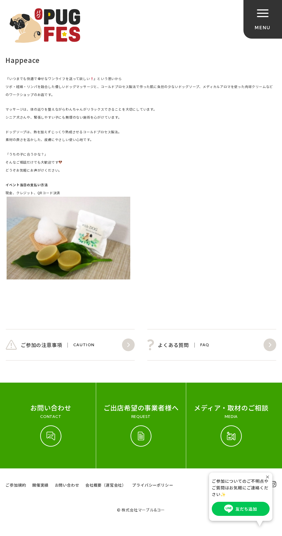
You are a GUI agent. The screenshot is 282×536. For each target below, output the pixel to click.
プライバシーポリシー (152, 485)
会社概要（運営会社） (105, 485)
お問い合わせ (67, 485)
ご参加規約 (16, 485)
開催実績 (40, 485)
